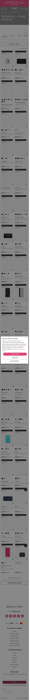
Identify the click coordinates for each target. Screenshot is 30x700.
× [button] (26, 338)
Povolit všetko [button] (15, 354)
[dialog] (14, 350)
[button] (14, 361)
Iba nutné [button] (15, 357)
